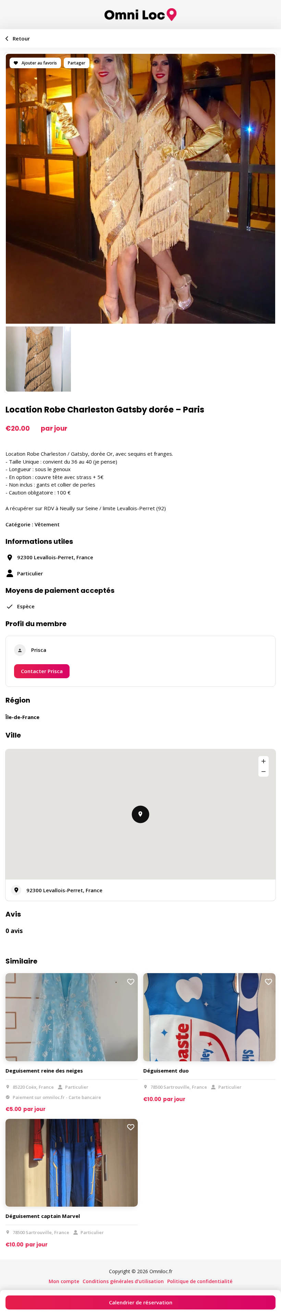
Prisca (38, 649)
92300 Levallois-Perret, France (64, 890)
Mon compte (64, 1281)
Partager (76, 63)
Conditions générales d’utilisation (123, 1281)
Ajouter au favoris (39, 63)
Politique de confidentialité (199, 1281)
